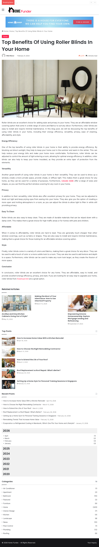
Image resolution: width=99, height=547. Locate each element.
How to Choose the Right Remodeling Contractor (38, 349)
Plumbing (6, 530)
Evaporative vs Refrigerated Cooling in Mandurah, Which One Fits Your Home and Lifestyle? (38, 423)
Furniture (6, 503)
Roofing (6, 533)
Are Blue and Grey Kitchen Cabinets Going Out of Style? (15, 315)
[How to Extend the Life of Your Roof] (8, 362)
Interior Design (9, 511)
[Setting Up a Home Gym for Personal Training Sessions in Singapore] (8, 384)
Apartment (7, 492)
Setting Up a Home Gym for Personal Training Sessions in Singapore (47, 381)
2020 (6, 474)
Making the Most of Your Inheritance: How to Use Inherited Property (45, 298)
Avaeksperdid (23, 279)
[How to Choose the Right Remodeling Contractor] (8, 352)
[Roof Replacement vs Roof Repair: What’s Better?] (8, 373)
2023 (6, 459)
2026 (6, 431)
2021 (6, 469)
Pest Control (8, 526)
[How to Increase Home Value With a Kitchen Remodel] (8, 341)
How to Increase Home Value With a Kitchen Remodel (40, 338)
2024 (6, 454)
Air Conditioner (9, 488)
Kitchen (6, 515)
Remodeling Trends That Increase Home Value (21, 419)
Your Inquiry (92, 543)
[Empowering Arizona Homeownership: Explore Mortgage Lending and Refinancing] (82, 303)
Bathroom (7, 496)
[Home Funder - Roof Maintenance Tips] (19, 10)
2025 (6, 449)
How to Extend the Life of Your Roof (29, 2)
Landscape (7, 518)
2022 (6, 464)
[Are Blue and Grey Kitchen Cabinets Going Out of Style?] (16, 303)
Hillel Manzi (10, 56)
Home (5, 31)
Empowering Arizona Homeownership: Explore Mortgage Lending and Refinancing (79, 317)
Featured (6, 500)
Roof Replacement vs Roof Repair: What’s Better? (39, 370)
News (5, 522)
